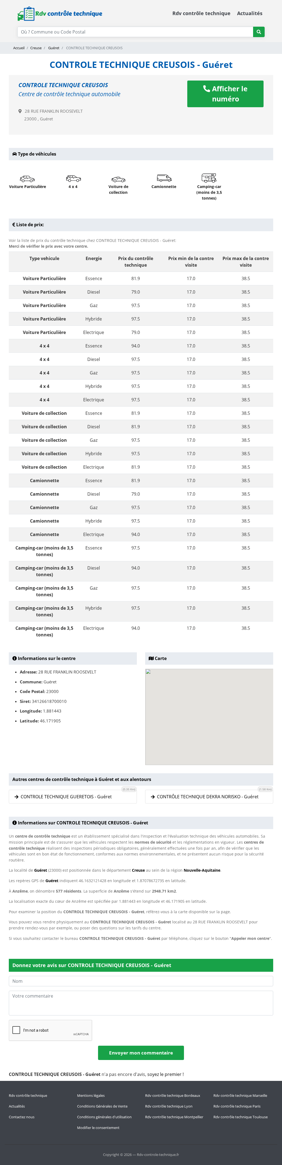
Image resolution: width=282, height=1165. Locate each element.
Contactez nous (21, 1116)
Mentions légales (91, 1095)
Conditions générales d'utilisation (104, 1116)
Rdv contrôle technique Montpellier (174, 1116)
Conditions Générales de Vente (102, 1106)
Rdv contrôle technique (201, 13)
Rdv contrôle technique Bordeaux (172, 1095)
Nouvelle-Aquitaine (202, 870)
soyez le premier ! (165, 1074)
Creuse (36, 47)
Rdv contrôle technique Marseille (240, 1095)
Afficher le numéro (229, 94)
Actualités (249, 13)
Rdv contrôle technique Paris (237, 1106)
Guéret (53, 47)
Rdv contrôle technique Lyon (168, 1106)
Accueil (19, 47)
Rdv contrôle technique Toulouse (240, 1116)
